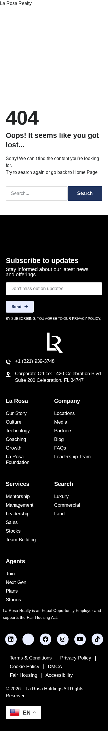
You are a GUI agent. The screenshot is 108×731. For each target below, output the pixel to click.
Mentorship (18, 496)
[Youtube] (80, 639)
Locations (64, 413)
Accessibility (59, 675)
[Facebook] (45, 639)
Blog (59, 439)
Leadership (17, 513)
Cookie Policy (24, 666)
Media (60, 422)
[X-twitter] (28, 639)
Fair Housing (23, 675)
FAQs (60, 448)
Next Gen (16, 582)
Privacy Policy (75, 658)
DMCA (55, 666)
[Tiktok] (97, 639)
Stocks (13, 531)
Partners (63, 430)
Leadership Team (72, 456)
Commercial (67, 505)
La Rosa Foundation (17, 459)
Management (19, 505)
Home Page (85, 172)
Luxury (61, 496)
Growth (13, 448)
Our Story (16, 413)
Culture (13, 422)
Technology (18, 430)
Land (59, 513)
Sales (12, 522)
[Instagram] (63, 639)
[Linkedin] (11, 639)
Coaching (16, 439)
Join (10, 573)
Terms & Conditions (31, 658)
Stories (13, 599)
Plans (12, 591)
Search (85, 193)
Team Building (21, 539)
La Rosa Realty (16, 3)
